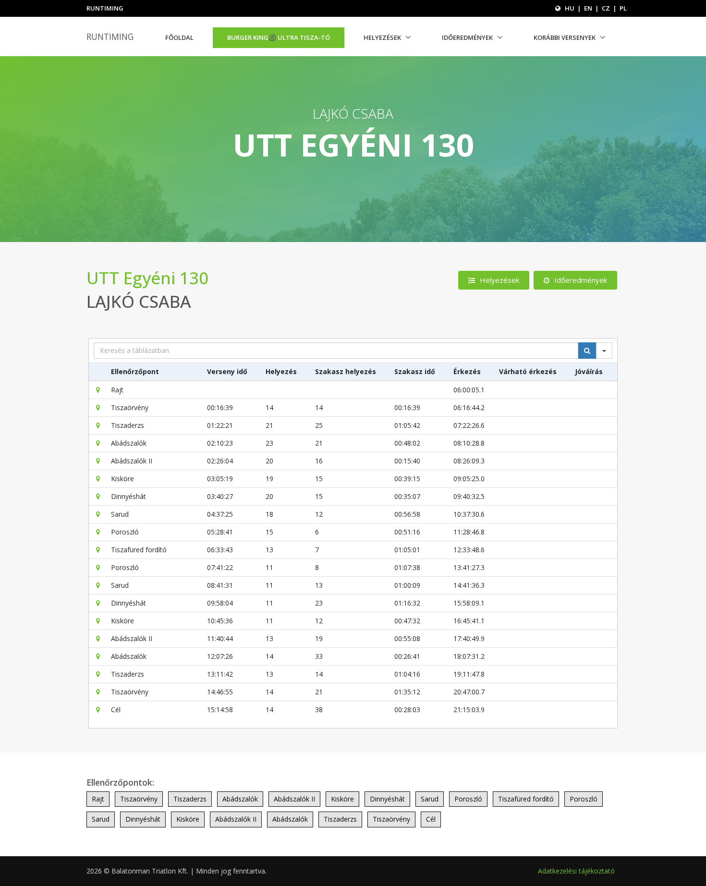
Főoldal (179, 37)
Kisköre (342, 798)
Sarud (429, 798)
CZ (606, 8)
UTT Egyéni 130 (147, 278)
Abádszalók (240, 798)
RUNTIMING (110, 36)
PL (623, 8)
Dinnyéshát (387, 798)
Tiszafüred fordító (526, 798)
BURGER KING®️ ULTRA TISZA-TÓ (278, 37)
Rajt (98, 798)
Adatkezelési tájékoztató (576, 870)
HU (569, 8)
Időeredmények (467, 37)
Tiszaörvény (139, 798)
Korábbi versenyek (565, 37)
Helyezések (382, 37)
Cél (431, 819)
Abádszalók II (294, 798)
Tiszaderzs (190, 798)
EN (588, 8)
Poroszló (468, 798)
